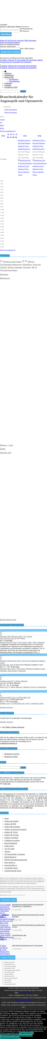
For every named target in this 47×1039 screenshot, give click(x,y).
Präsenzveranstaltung (10, 112)
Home (6, 818)
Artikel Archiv (9, 846)
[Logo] (18, 66)
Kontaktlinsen (13, 79)
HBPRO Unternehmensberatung (15, 860)
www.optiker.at (9, 862)
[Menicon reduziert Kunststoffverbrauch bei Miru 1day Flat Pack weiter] (7, 923)
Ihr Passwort (24, 31)
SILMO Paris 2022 (23, 149)
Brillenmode (9, 77)
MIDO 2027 (4, 699)
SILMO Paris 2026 (6, 665)
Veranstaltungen (14, 81)
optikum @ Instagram (12, 827)
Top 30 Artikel (9, 849)
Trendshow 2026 (10, 87)
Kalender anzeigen (6, 707)
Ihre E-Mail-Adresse (27, 48)
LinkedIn (7, 85)
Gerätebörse (9, 75)
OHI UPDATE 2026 (7, 638)
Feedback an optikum (12, 840)
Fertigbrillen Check (11, 868)
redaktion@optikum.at (18, 895)
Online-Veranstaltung (10, 109)
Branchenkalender (10, 843)
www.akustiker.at (10, 865)
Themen (7, 851)
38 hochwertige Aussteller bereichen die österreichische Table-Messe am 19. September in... (27, 905)
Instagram (8, 83)
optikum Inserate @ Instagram (15, 829)
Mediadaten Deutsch (11, 754)
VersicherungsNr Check (12, 871)
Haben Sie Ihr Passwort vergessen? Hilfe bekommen (18, 40)
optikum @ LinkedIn (11, 821)
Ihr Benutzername (26, 29)
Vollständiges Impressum (23, 1000)
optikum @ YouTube (11, 835)
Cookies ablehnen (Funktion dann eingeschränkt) (16, 1035)
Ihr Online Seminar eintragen (13, 727)
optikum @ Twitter (11, 832)
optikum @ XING (10, 824)
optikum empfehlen (11, 838)
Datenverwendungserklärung (10, 42)
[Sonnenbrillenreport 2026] (7, 939)
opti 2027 (3, 683)
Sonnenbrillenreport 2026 (19, 935)
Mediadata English (11, 757)
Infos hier (6, 784)
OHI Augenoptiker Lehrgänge (14, 854)
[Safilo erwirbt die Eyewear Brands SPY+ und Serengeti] (5, 954)
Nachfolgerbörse (10, 857)
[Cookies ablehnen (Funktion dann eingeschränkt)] (20, 1038)
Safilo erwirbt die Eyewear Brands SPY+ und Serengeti (27, 945)
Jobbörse (8, 73)
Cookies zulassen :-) (26, 1033)
